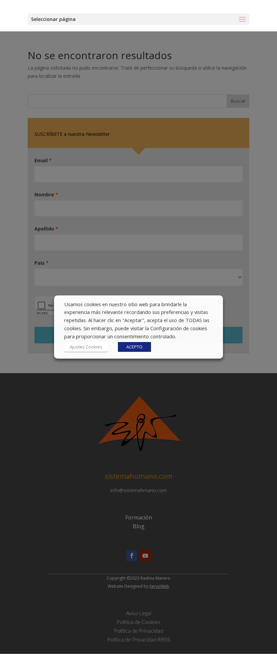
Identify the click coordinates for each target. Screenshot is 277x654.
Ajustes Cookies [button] (86, 347)
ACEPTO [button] (134, 347)
